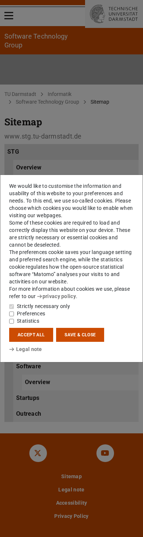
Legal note (29, 349)
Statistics (28, 321)
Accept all (31, 334)
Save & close (80, 334)
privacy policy (59, 296)
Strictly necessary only (43, 306)
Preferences (31, 313)
